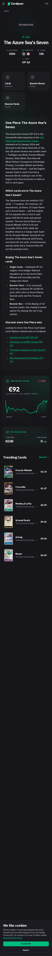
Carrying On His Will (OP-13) (24, 337)
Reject (26, 950)
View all (42, 457)
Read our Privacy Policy (12, 938)
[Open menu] (3, 4)
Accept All (26, 944)
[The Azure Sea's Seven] (24, 54)
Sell (46, 3)
